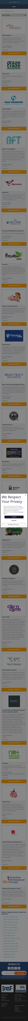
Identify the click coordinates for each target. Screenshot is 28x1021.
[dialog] (14, 510)
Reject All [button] (14, 520)
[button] (14, 524)
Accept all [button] (14, 517)
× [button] (25, 495)
